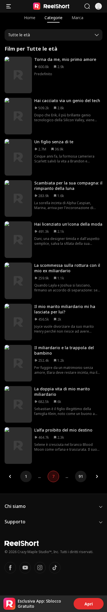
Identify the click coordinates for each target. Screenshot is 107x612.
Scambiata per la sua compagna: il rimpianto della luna (68, 185)
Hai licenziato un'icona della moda (68, 224)
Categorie (53, 17)
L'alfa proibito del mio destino (63, 430)
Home (29, 17)
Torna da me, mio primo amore (65, 59)
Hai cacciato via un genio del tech (67, 100)
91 (80, 476)
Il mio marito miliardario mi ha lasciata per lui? (64, 309)
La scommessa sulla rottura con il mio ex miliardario (67, 268)
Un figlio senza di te (53, 141)
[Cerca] (87, 6)
